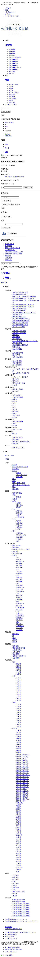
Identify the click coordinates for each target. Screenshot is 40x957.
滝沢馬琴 (19, 537)
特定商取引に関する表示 (13, 254)
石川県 (18, 813)
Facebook (8, 278)
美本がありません (18, 447)
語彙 (14, 481)
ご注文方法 (8, 246)
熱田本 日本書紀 (18, 327)
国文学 (11, 90)
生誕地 (14, 728)
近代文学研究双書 (18, 383)
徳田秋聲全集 (17, 363)
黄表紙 (15, 176)
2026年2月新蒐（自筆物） (21, 903)
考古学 (14, 401)
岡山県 (18, 841)
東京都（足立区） (22, 791)
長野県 (18, 807)
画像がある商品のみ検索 (11, 119)
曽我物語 (19, 527)
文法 (14, 479)
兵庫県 (18, 831)
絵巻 (14, 881)
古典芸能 (12, 94)
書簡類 (18, 666)
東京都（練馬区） (22, 785)
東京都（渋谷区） (22, 777)
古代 (14, 403)
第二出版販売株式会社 (12, 947)
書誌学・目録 (13, 84)
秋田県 (18, 738)
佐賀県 (18, 857)
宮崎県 (18, 865)
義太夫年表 (16, 355)
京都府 (18, 827)
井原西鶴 (19, 533)
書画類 (18, 670)
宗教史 (14, 413)
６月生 (18, 688)
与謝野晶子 (20, 626)
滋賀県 (18, 825)
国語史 (14, 471)
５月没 (18, 712)
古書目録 (12, 102)
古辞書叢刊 (16, 658)
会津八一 (19, 559)
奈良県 (18, 833)
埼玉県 (18, 750)
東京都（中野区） (22, 781)
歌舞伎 (14, 642)
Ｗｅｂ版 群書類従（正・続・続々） (25, 341)
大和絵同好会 (17, 650)
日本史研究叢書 (17, 397)
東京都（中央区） (22, 756)
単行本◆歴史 (13, 63)
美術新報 (15, 439)
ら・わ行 (19, 628)
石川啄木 (19, 563)
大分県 (18, 863)
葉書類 (18, 668)
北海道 (18, 730)
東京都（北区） (21, 789)
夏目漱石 (19, 599)
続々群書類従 (17, 339)
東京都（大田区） (22, 771)
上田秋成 (19, 539)
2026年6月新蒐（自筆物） (21, 912)
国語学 (11, 88)
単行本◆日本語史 (15, 67)
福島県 (18, 742)
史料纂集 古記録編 (19, 331)
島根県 (18, 839)
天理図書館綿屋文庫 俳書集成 (23, 298)
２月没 (18, 706)
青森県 (18, 732)
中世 (14, 405)
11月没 (18, 724)
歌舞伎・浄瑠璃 (17, 389)
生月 (14, 676)
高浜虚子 (19, 585)
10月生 (18, 696)
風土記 (18, 507)
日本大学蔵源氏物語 (19, 310)
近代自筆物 (12, 98)
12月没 (18, 726)
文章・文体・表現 (18, 483)
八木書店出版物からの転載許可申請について (20, 932)
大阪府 (18, 829)
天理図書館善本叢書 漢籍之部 (23, 306)
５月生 (18, 686)
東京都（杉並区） (22, 779)
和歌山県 (19, 835)
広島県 (18, 843)
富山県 (18, 811)
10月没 (18, 722)
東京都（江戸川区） (23, 799)
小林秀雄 (19, 573)
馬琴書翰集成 (17, 343)
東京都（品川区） (22, 769)
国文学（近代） (14, 92)
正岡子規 (19, 614)
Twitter (7, 277)
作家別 (14, 555)
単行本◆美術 (13, 69)
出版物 (8, 45)
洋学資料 (19, 477)
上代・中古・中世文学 (20, 377)
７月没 (18, 716)
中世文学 (15, 879)
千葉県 (18, 752)
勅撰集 (18, 497)
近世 (6, 152)
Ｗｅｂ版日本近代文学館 (21, 373)
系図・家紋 (16, 415)
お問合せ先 (8, 260)
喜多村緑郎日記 (17, 357)
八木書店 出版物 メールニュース (16, 919)
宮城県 (18, 736)
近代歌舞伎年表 (17, 353)
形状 (14, 662)
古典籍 (11, 100)
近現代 (14, 409)
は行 (17, 601)
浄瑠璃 (14, 640)
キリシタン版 (17, 429)
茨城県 (18, 744)
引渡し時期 (8, 258)
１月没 (18, 704)
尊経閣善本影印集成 (19, 294)
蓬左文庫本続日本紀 (19, 317)
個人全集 (15, 551)
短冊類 (18, 674)
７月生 (18, 690)
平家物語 (19, 525)
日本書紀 (19, 505)
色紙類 (18, 672)
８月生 (18, 692)
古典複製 (12, 96)
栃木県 (18, 746)
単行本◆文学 (13, 59)
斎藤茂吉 (19, 577)
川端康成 (19, 571)
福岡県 (18, 855)
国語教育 (15, 489)
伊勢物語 (19, 511)
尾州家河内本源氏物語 (20, 323)
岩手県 (18, 734)
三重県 (18, 823)
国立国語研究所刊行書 (20, 467)
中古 (14, 509)
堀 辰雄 (19, 610)
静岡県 (18, 819)
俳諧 (17, 541)
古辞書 (18, 473)
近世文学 (15, 379)
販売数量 (8, 256)
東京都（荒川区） (22, 793)
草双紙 (14, 885)
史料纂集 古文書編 (19, 333)
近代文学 (15, 381)
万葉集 (14, 499)
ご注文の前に (9, 244)
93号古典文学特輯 (18, 899)
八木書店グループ (11, 938)
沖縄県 (18, 869)
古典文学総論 (17, 493)
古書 (7, 80)
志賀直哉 (19, 579)
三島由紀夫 (20, 616)
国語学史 (15, 469)
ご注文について (10, 12)
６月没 (18, 714)
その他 (14, 385)
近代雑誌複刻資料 (15, 57)
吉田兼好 (19, 523)
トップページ (9, 122)
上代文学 (15, 875)
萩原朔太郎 (20, 603)
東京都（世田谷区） (23, 775)
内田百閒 (19, 567)
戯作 (10, 176)
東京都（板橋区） (22, 787)
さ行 (17, 575)
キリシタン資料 (21, 475)
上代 (14, 501)
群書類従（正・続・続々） (21, 441)
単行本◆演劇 (13, 61)
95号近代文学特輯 (18, 901)
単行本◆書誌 (13, 65)
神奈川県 (19, 803)
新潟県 (18, 809)
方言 (14, 487)
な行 (17, 593)
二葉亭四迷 (20, 608)
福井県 (18, 815)
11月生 (18, 698)
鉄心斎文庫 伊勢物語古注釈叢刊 (24, 296)
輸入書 (14, 399)
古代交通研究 (17, 395)
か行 (17, 569)
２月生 (18, 680)
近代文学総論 (17, 553)
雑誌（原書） (17, 545)
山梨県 (18, 805)
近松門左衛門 (21, 535)
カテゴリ (8, 8)
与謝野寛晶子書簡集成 (20, 345)
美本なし (12, 73)
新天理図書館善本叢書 (20, 325)
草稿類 (18, 664)
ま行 (17, 612)
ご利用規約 (8, 927)
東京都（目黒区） (22, 773)
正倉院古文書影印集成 (20, 292)
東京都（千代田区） (23, 754)
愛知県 (18, 821)
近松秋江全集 (17, 365)
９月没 (18, 720)
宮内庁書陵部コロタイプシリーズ (24, 313)
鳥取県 (18, 837)
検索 (6, 10)
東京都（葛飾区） (22, 795)
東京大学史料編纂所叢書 (21, 321)
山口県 (18, 845)
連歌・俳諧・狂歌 (18, 891)
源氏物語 (19, 513)
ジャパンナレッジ (11, 951)
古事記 (18, 503)
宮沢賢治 (19, 618)
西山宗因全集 (17, 349)
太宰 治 (19, 589)
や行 (17, 622)
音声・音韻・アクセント (21, 485)
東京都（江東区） (22, 797)
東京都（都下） (21, 801)
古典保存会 (16, 652)
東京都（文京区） (22, 763)
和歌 (14, 495)
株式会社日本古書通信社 (13, 949)
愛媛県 (18, 851)
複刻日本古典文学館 (19, 656)
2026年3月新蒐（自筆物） (21, 905)
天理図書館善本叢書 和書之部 (23, 304)
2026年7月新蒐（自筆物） (21, 914)
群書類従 (15, 335)
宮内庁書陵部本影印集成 (21, 319)
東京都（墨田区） (22, 767)
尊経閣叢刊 (16, 654)
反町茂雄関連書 (17, 421)
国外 (17, 871)
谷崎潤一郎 (20, 591)
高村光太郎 (20, 587)
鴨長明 (18, 521)
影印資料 (12, 49)
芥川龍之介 (20, 561)
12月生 (18, 700)
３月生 (18, 682)
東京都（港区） (21, 759)
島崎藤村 (19, 581)
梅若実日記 (16, 347)
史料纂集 (15, 443)
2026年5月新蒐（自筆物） (21, 910)
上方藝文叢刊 (17, 315)
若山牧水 (19, 630)
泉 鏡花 (19, 565)
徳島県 (18, 847)
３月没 (18, 708)
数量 (2, 187)
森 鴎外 (19, 620)
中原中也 (19, 597)
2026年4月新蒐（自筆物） (21, 907)
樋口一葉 (19, 605)
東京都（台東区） (22, 765)
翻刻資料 (12, 51)
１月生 (18, 678)
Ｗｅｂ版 (12, 71)
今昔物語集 (20, 517)
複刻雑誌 (15, 547)
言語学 (11, 86)
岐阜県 (18, 817)
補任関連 (15, 411)
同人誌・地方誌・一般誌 (21, 549)
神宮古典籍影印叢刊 (19, 308)
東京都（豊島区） (22, 783)
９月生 (18, 694)
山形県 (18, 740)
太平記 (18, 529)
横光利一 (19, 624)
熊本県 (18, 861)
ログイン (8, 14)
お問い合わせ (9, 936)
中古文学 (15, 877)
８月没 (18, 718)
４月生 (18, 684)
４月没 (18, 710)
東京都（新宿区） (22, 761)
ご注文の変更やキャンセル (14, 252)
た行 (17, 583)
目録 (14, 423)
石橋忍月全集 (17, 361)
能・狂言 (15, 391)
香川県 (18, 849)
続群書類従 (16, 337)
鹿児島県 (19, 867)
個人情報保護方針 (11, 934)
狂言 (14, 638)
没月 (14, 702)
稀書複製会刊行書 (18, 648)
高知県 (18, 853)
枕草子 (18, 515)
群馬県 (18, 748)
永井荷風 (19, 595)
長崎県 (18, 859)
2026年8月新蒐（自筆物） (21, 916)
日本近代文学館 (17, 437)
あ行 (17, 557)
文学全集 (12, 55)
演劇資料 (12, 53)
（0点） (12, 16)
